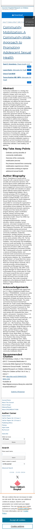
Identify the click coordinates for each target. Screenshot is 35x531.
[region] (17, 512)
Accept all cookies (17, 520)
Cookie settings (23, 509)
